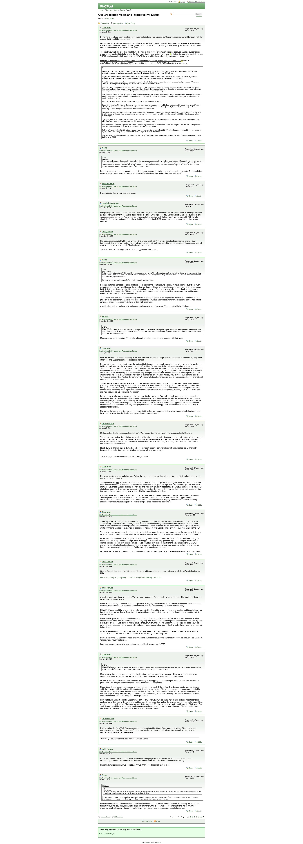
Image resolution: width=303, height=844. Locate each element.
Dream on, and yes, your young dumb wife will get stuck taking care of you (131, 578)
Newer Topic (105, 817)
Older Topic (118, 817)
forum (146, 842)
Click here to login (106, 833)
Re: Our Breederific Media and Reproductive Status (118, 30)
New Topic (131, 23)
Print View (148, 821)
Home (101, 10)
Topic (122, 10)
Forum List (105, 23)
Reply (191, 140)
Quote (199, 140)
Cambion (106, 27)
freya (104, 148)
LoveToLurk (108, 423)
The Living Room (111, 10)
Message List (118, 23)
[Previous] (188, 817)
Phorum (158, 842)
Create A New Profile (197, 2)
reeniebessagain (110, 203)
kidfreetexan (108, 183)
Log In (182, 2)
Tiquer (105, 316)
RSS (158, 821)
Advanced (199, 15)
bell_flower (110, 18)
